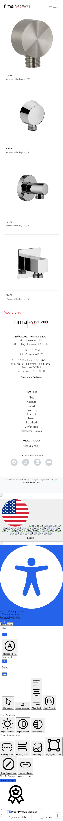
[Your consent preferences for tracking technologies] (58, 816)
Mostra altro (12, 312)
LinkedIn (37, 462)
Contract (31, 414)
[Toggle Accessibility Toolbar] (1, 494)
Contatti (31, 406)
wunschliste (20, 817)
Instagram (25, 462)
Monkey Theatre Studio (31, 482)
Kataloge (31, 401)
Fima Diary (31, 410)
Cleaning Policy (31, 446)
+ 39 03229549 (32, 350)
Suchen (48, 817)
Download (31, 422)
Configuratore (31, 426)
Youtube (48, 462)
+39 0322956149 (33, 354)
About (32, 397)
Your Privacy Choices (24, 811)
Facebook (14, 462)
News (31, 418)
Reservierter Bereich (31, 431)
